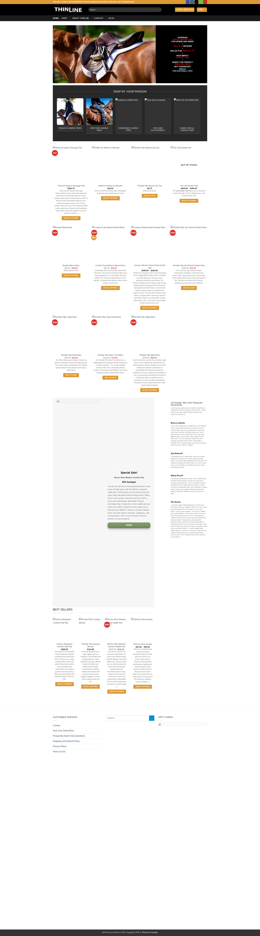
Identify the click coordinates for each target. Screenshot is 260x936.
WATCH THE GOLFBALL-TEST (182, 70)
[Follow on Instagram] (192, 2)
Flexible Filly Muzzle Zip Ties (149, 186)
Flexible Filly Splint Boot (149, 355)
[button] (184, 9)
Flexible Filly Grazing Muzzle (91, 645)
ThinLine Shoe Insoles (142, 644)
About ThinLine (80, 18)
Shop (64, 18)
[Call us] (201, 2)
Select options (71, 218)
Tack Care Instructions (63, 730)
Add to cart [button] (150, 196)
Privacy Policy (59, 746)
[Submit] (159, 9)
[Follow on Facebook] (188, 2)
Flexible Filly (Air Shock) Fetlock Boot (189, 265)
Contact (98, 18)
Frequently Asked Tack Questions (69, 736)
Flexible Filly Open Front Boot (110, 355)
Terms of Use (59, 751)
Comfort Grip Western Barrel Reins (110, 265)
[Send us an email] (196, 2)
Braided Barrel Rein (71, 265)
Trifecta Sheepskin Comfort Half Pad (64, 645)
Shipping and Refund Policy (66, 741)
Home (56, 18)
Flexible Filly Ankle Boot (71, 355)
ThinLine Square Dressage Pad (71, 186)
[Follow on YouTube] (205, 2)
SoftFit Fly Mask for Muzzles (110, 186)
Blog (111, 18)
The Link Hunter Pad (189, 186)
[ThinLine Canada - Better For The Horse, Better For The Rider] (68, 9)
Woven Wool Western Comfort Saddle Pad (116, 645)
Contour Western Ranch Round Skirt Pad (149, 266)
